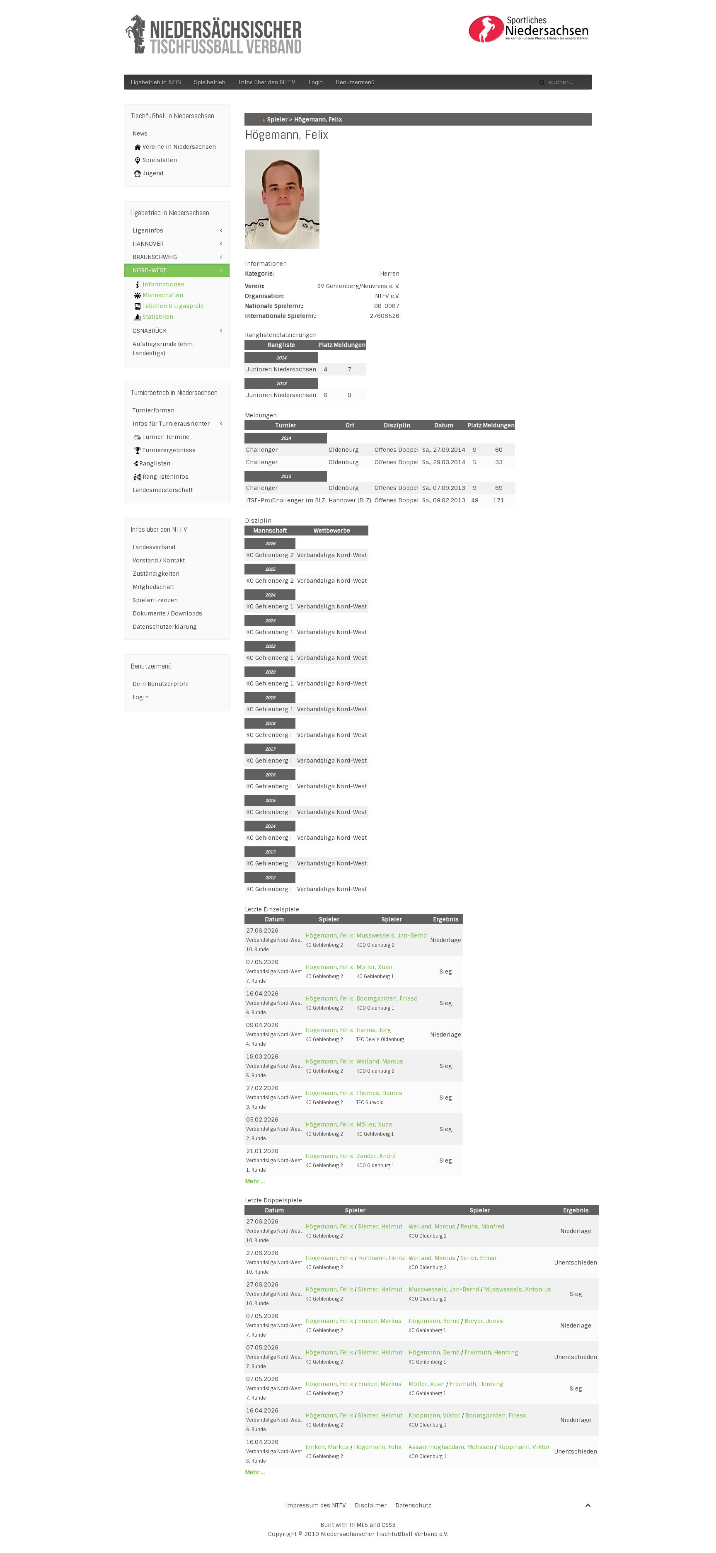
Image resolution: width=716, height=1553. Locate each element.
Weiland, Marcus (379, 1061)
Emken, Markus (380, 1321)
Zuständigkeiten (156, 573)
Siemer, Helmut (380, 1226)
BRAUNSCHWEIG (155, 257)
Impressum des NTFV (315, 1505)
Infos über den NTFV (266, 81)
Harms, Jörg (373, 1030)
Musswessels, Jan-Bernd (391, 935)
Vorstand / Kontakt (159, 560)
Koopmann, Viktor (434, 1415)
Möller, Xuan (374, 967)
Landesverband (154, 547)
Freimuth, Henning (491, 1352)
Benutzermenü (355, 81)
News (140, 133)
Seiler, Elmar (478, 1258)
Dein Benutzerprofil (161, 684)
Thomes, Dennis (379, 1093)
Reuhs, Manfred (482, 1226)
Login (315, 81)
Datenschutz (413, 1505)
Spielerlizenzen (155, 600)
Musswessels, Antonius (517, 1289)
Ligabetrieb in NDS (156, 81)
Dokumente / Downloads (167, 613)
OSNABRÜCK (150, 330)
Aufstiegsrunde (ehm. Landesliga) (163, 348)
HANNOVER (148, 243)
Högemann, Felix (329, 935)
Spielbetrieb (209, 81)
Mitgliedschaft (153, 587)
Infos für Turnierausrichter (171, 423)
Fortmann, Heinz (381, 1258)
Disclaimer (371, 1505)
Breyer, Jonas (483, 1321)
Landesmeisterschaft (163, 490)
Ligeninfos (148, 230)
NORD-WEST (149, 270)
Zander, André (376, 1156)
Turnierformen (153, 410)
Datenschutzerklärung (165, 626)
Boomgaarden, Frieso (387, 998)
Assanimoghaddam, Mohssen (451, 1447)
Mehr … (255, 1181)
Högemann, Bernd (434, 1321)
